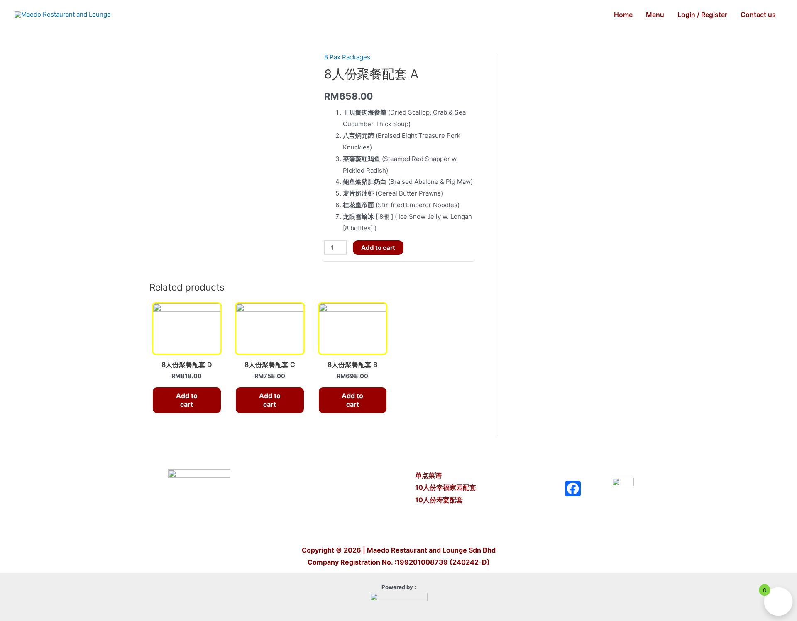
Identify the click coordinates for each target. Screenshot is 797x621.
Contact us (758, 14)
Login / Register (702, 14)
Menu (655, 14)
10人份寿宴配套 (439, 500)
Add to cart (378, 248)
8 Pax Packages (347, 57)
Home (623, 14)
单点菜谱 (429, 475)
